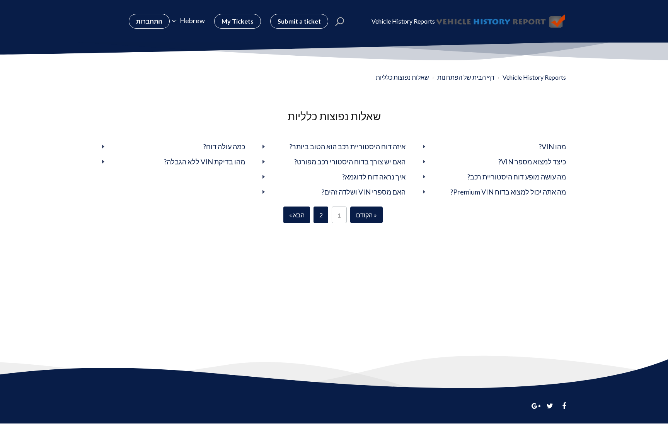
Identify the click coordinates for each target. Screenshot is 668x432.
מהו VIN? (552, 146)
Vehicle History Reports (534, 77)
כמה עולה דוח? (224, 146)
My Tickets (238, 21)
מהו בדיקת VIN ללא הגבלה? (204, 161)
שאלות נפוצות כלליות (402, 77)
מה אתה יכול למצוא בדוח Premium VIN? (508, 192)
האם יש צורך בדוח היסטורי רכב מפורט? (350, 161)
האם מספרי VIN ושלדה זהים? (363, 192)
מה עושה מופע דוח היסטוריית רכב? (516, 176)
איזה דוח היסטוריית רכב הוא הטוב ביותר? (347, 146)
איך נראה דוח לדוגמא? (374, 176)
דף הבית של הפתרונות (465, 77)
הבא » (297, 215)
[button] (339, 21)
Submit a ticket (299, 21)
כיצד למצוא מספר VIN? (532, 161)
